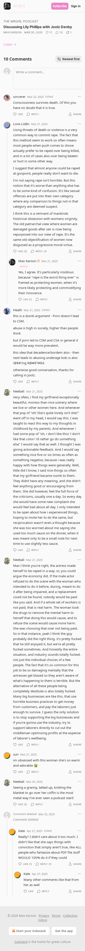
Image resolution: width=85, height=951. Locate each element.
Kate (21, 831)
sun (16, 754)
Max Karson (12, 32)
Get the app (64, 931)
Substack (20, 942)
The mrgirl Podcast (20, 21)
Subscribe (60, 6)
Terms (56, 916)
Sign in (76, 6)
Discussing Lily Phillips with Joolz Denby (37, 27)
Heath (17, 310)
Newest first (71, 59)
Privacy (44, 916)
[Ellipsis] (79, 96)
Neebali (18, 391)
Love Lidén (21, 124)
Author (24, 266)
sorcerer (19, 96)
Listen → (9, 44)
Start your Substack (31, 931)
